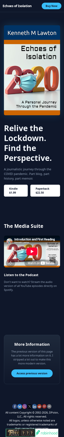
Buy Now (51, 6)
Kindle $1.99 (13, 190)
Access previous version (32, 373)
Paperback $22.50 (42, 190)
